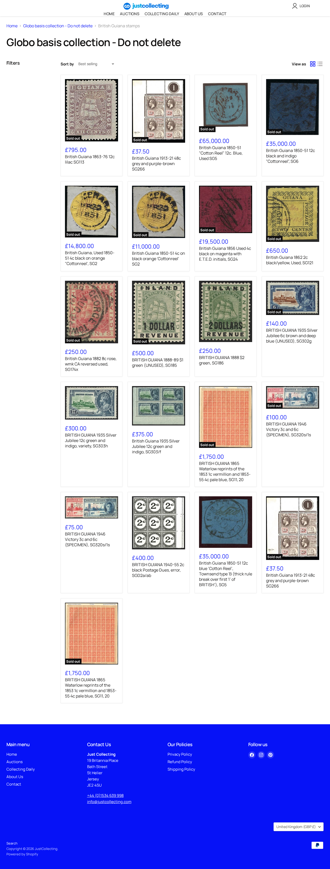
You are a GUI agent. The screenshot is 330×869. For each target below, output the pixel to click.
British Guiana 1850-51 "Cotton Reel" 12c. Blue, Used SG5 (221, 153)
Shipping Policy (181, 769)
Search (12, 843)
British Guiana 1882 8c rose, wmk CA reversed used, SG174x (91, 364)
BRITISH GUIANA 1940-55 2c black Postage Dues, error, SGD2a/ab (158, 570)
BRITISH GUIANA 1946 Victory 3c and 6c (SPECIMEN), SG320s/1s (288, 429)
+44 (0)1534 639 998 (105, 795)
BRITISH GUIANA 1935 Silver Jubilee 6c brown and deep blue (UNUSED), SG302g (292, 335)
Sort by (67, 64)
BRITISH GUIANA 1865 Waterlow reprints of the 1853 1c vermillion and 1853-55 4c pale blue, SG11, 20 (225, 471)
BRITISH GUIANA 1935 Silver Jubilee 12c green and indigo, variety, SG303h (91, 440)
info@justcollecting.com (109, 801)
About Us (193, 14)
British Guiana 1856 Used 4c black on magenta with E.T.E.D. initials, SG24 (225, 253)
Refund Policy (180, 761)
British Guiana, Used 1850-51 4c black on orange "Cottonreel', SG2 (89, 258)
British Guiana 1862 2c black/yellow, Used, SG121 (289, 260)
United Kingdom (296, 826)
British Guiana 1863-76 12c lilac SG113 (90, 159)
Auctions (129, 14)
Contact (217, 14)
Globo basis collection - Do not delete (58, 25)
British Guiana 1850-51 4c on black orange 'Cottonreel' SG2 (158, 258)
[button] (302, 6)
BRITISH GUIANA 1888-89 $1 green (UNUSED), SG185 (157, 362)
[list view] (320, 63)
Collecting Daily (162, 14)
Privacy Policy (180, 754)
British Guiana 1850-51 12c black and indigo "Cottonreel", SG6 (290, 156)
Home (109, 14)
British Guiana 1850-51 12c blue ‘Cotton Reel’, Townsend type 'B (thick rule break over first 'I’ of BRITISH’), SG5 (225, 573)
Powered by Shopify (22, 854)
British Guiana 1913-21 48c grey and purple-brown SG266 (156, 163)
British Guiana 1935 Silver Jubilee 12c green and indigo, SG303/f (156, 446)
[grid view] (312, 63)
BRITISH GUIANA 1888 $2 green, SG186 (221, 360)
